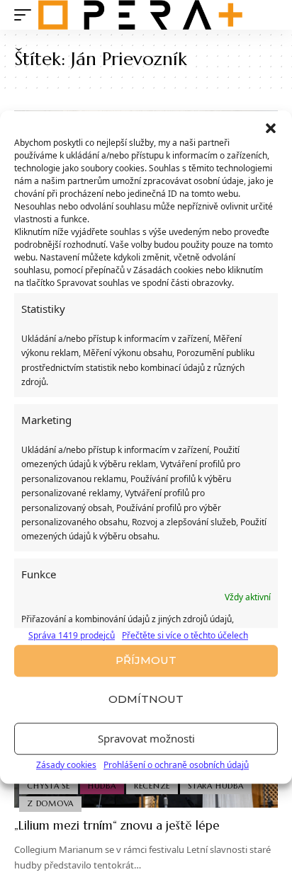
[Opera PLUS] (140, 15)
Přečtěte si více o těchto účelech (185, 635)
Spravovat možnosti (146, 738)
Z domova (50, 803)
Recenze (152, 786)
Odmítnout (146, 699)
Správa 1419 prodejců (71, 635)
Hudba (102, 786)
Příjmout (146, 660)
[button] (271, 128)
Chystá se (48, 786)
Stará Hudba (215, 786)
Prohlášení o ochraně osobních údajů (176, 765)
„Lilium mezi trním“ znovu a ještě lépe (117, 825)
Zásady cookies (66, 765)
